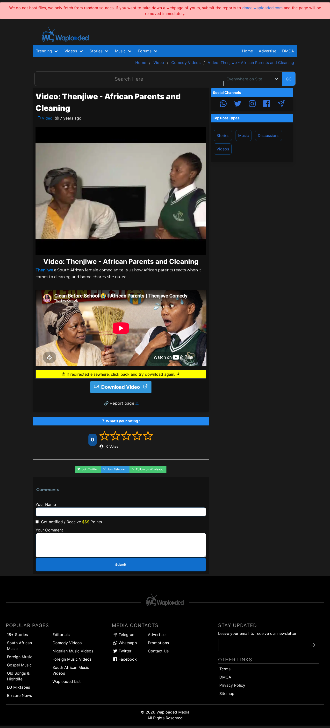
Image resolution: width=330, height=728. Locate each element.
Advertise (156, 634)
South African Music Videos (70, 670)
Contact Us (158, 651)
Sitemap (226, 693)
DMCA (288, 51)
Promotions (158, 642)
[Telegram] (281, 104)
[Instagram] (252, 104)
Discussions (268, 135)
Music (243, 135)
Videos (222, 149)
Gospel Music (19, 665)
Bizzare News (19, 695)
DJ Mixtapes (18, 687)
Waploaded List (66, 681)
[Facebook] (266, 104)
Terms (224, 668)
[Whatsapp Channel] (223, 104)
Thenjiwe (44, 270)
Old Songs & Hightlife (18, 676)
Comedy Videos (67, 642)
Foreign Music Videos (72, 659)
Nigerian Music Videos (72, 651)
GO (289, 79)
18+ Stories (17, 634)
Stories (222, 135)
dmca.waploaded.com (262, 7)
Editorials (61, 634)
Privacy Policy (232, 685)
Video (46, 118)
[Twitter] (237, 104)
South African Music (19, 645)
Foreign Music (19, 656)
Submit (120, 564)
